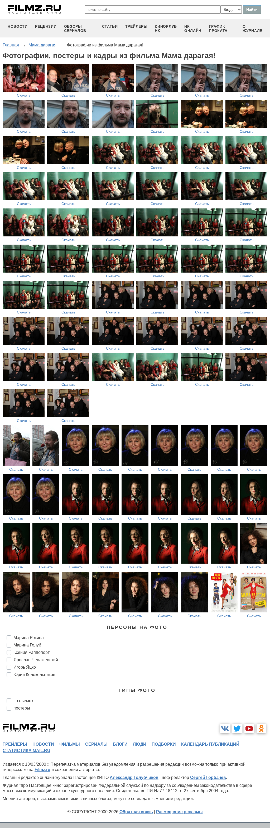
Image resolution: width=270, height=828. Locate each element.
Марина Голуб (27, 645)
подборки (164, 744)
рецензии (46, 26)
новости (18, 26)
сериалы (96, 744)
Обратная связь (136, 812)
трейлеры (136, 26)
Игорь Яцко (24, 667)
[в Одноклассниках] (261, 728)
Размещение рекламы (179, 812)
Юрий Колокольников (34, 674)
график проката (218, 28)
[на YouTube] (249, 728)
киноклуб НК (166, 28)
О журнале (252, 28)
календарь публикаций (210, 744)
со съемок (23, 700)
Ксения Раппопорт (31, 652)
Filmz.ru (42, 769)
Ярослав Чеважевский (35, 660)
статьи (110, 26)
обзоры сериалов (75, 28)
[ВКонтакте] (225, 728)
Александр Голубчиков (134, 777)
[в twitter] (237, 728)
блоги (120, 744)
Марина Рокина (28, 637)
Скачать (24, 95)
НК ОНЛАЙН (192, 28)
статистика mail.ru (26, 750)
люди (139, 744)
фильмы (69, 744)
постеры (21, 708)
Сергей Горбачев (208, 777)
